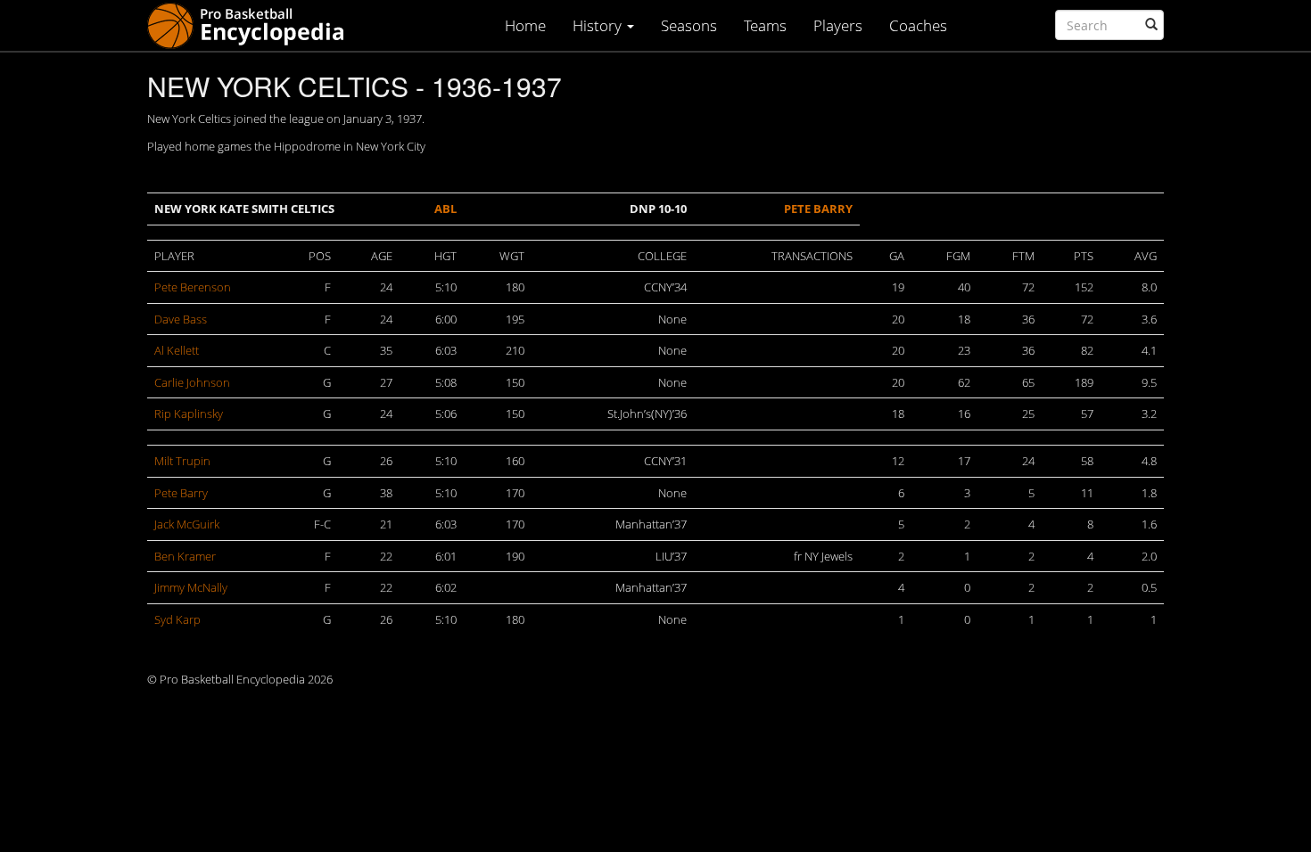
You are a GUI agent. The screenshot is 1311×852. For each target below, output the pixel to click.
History (599, 25)
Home (525, 25)
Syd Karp (177, 619)
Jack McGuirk (186, 524)
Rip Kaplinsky (188, 414)
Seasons (689, 25)
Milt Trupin (182, 461)
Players (837, 25)
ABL (445, 209)
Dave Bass (180, 319)
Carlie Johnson (192, 382)
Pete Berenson (192, 287)
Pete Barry (181, 493)
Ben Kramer (185, 556)
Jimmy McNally (190, 587)
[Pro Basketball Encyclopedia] (253, 24)
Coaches (918, 25)
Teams (765, 25)
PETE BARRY (818, 209)
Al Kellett (176, 350)
